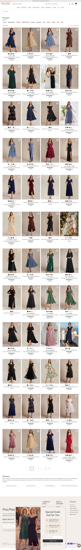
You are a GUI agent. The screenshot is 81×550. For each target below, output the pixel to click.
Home (4, 11)
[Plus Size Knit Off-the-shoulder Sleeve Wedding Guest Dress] (31, 224)
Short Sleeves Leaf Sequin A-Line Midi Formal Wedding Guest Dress (11, 167)
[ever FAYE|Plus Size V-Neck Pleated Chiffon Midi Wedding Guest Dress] (69, 297)
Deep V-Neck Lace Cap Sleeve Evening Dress (69, 350)
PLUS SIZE (54, 7)
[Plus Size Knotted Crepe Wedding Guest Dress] (69, 76)
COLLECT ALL (52, 541)
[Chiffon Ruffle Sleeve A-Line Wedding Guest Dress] (50, 371)
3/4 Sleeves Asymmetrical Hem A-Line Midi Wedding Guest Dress (12, 204)
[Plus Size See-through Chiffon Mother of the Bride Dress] (12, 297)
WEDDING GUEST (36, 7)
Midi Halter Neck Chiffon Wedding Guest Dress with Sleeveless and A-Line (31, 94)
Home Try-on (72, 504)
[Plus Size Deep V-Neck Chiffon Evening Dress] (12, 371)
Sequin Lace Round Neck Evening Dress (12, 421)
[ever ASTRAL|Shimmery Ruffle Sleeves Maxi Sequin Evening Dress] (31, 297)
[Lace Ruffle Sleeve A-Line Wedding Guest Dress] (31, 406)
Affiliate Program (73, 514)
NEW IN (18, 7)
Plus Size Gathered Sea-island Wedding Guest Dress (31, 129)
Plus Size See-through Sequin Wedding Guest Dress (50, 166)
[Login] (69, 3)
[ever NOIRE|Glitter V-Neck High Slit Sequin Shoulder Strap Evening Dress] (69, 150)
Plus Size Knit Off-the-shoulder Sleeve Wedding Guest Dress (31, 239)
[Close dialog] (64, 508)
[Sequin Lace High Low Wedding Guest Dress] (12, 441)
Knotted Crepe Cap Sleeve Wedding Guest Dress (31, 166)
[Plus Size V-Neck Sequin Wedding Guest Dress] (31, 441)
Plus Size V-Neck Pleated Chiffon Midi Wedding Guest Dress (69, 315)
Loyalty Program (73, 506)
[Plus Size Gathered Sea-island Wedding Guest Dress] (31, 113)
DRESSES (42, 7)
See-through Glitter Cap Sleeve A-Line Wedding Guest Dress (31, 386)
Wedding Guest (11, 22)
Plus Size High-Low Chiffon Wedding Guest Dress (31, 351)
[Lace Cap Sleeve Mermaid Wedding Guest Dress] (50, 406)
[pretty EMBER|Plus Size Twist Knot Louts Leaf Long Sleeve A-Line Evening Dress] (12, 334)
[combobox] (57, 4)
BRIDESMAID (48, 7)
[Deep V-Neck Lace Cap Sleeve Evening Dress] (69, 334)
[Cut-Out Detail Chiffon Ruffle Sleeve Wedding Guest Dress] (50, 187)
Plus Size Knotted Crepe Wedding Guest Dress (69, 92)
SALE (59, 7)
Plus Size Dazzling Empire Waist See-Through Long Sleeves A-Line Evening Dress (12, 94)
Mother (48, 22)
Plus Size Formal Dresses (31, 485)
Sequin (53, 22)
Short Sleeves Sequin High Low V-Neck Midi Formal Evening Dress (50, 278)
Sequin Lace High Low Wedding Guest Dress (12, 456)
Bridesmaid (38, 22)
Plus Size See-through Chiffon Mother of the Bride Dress (12, 313)
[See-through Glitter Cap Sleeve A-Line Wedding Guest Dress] (31, 371)
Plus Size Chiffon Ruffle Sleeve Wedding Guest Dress (69, 239)
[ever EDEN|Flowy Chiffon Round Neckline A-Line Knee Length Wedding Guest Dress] (50, 297)
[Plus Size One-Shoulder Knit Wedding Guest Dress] (69, 40)
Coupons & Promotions (74, 510)
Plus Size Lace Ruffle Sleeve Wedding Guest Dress (69, 421)
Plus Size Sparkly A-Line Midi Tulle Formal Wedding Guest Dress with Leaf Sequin (50, 57)
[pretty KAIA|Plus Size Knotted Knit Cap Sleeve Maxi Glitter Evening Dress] (12, 260)
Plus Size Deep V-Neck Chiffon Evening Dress (12, 386)
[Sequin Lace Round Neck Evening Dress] (12, 406)
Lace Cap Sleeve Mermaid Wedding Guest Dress (50, 421)
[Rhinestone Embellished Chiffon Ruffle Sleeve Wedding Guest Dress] (69, 187)
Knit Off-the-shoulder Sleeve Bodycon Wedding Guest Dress (50, 239)
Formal (4, 22)
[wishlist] (72, 4)
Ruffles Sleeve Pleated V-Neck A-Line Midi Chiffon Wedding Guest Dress (11, 57)
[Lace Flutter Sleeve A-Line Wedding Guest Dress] (69, 371)
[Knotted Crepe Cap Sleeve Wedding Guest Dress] (31, 150)
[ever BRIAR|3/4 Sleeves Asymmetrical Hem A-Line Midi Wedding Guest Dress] (12, 187)
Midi (58, 22)
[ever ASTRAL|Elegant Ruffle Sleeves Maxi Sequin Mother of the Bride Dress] (50, 76)
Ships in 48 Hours (25, 22)
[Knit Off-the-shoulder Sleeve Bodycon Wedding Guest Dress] (50, 224)
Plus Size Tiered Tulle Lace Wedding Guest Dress (12, 129)
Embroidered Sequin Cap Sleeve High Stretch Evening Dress (11, 241)
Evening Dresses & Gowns (11, 485)
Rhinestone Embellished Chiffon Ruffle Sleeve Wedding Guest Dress (69, 202)
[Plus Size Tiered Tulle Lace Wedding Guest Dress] (12, 113)
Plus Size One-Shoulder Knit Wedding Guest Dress (69, 55)
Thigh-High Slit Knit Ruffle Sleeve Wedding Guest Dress (31, 202)
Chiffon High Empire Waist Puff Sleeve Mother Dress (69, 278)
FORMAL (29, 7)
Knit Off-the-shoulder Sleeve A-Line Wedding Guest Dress (50, 129)
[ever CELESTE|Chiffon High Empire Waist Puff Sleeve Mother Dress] (69, 260)
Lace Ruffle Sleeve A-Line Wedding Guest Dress (31, 421)
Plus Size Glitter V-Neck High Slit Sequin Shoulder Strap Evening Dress (69, 458)
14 (45, 468)
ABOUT (62, 7)
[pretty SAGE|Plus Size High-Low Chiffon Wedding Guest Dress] (31, 334)
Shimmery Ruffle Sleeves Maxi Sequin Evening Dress (31, 315)
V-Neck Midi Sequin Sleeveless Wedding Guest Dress (30, 276)
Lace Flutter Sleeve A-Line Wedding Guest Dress (69, 386)
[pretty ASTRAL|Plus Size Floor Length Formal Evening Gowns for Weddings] (69, 113)
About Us (44, 506)
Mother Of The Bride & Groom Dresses (69, 485)
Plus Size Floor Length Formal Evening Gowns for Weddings (69, 131)
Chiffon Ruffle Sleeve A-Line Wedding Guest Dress (50, 386)
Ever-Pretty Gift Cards (74, 512)
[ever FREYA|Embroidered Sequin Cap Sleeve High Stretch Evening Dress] (12, 224)
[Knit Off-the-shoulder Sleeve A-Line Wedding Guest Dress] (50, 113)
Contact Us (58, 506)
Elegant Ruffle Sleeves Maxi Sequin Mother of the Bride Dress (50, 94)
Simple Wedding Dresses (50, 485)
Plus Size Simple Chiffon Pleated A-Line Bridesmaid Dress (50, 351)
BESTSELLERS (23, 7)
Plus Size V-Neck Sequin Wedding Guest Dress (30, 456)
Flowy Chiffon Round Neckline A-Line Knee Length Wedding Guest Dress (50, 315)
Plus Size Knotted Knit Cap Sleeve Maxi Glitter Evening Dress (11, 278)
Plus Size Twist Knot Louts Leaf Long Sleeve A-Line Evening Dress (11, 351)
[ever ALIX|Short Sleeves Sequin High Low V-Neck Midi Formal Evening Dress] (50, 260)
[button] (19, 29)
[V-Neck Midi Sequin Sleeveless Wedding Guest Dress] (31, 260)
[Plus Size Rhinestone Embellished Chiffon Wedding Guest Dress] (50, 441)
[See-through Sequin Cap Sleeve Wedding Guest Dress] (31, 40)
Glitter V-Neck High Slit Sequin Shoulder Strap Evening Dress (69, 167)
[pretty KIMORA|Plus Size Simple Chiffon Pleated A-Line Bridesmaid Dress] (50, 334)
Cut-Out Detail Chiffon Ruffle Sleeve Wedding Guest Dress (50, 202)
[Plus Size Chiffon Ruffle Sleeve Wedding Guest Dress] (69, 224)
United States (9, 544)
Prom (44, 22)
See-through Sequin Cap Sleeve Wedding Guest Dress (31, 55)
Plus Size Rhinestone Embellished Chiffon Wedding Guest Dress (50, 457)
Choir (62, 22)
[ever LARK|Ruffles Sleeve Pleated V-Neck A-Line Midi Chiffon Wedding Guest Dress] (12, 40)
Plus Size (18, 22)
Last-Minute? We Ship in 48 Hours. (40, 0)
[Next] (49, 468)
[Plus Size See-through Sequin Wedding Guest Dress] (50, 150)
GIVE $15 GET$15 (73, 508)
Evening (32, 22)
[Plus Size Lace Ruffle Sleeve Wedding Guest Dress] (69, 406)
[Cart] (75, 3)
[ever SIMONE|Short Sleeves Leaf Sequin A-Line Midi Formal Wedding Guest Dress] (12, 150)
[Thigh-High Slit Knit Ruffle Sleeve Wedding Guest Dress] (31, 187)
